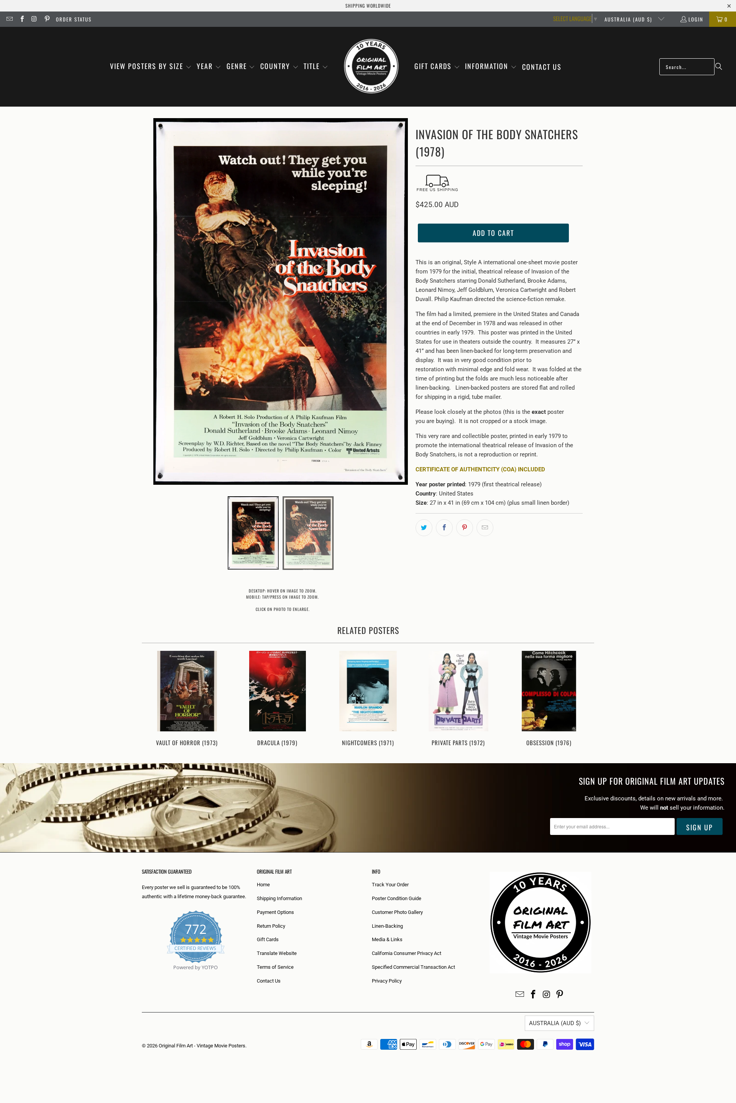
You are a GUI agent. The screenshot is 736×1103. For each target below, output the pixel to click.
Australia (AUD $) (629, 19)
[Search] (718, 66)
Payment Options (275, 912)
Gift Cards (268, 939)
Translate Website (277, 953)
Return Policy (271, 926)
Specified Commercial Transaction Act (413, 967)
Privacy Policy (387, 981)
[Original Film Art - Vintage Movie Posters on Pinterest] (46, 19)
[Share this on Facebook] (444, 527)
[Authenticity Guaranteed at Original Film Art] (142, 976)
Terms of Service (275, 967)
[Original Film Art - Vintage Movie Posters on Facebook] (21, 19)
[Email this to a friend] (484, 527)
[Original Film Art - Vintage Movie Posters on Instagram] (34, 19)
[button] (151, 67)
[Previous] (152, 699)
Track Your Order (390, 884)
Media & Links (387, 939)
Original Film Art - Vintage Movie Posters (202, 1046)
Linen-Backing (387, 926)
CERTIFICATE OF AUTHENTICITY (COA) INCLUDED (480, 469)
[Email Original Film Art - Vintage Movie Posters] (9, 19)
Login (695, 19)
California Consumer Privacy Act (406, 953)
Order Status (74, 19)
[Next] (583, 699)
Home (263, 884)
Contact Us (269, 981)
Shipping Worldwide (368, 5)
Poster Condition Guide (396, 898)
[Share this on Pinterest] (464, 527)
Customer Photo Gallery (397, 912)
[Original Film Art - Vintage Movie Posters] (371, 67)
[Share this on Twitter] (424, 527)
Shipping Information (279, 898)
